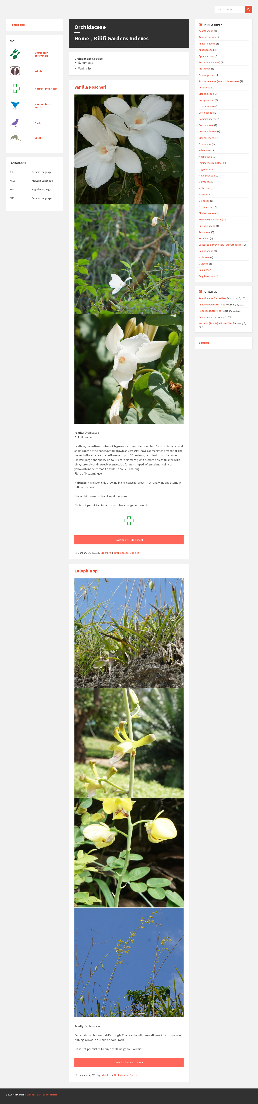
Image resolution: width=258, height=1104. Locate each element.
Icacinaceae (205, 156)
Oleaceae (204, 200)
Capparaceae (206, 106)
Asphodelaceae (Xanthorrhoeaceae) (219, 81)
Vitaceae (204, 263)
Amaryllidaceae (207, 37)
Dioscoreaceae (207, 138)
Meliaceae (204, 188)
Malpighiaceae (207, 175)
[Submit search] (248, 9)
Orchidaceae (121, 552)
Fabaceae (204, 150)
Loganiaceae (206, 169)
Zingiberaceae (207, 276)
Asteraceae (205, 87)
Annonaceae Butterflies (212, 304)
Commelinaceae (208, 119)
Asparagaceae (207, 75)
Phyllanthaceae (207, 213)
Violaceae (204, 257)
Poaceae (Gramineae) (211, 219)
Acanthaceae (206, 31)
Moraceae (204, 194)
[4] (129, 852)
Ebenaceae (205, 144)
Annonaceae (206, 50)
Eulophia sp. (86, 571)
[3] (129, 259)
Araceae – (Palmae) (209, 62)
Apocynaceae (206, 56)
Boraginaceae (206, 100)
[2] (129, 149)
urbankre (106, 552)
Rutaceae (204, 238)
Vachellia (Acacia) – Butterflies (216, 323)
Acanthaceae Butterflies (212, 298)
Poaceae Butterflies (210, 310)
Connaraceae (206, 125)
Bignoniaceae (206, 93)
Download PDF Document (129, 540)
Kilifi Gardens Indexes (121, 38)
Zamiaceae (205, 270)
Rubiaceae (205, 232)
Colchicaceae (206, 112)
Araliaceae (205, 68)
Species (134, 552)
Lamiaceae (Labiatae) (210, 163)
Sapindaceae (206, 251)
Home (81, 38)
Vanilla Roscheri (90, 87)
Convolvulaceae (208, 131)
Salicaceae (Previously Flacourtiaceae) (220, 244)
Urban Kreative (34, 1094)
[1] (129, 369)
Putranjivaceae (207, 226)
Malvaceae (205, 181)
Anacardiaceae (207, 43)
